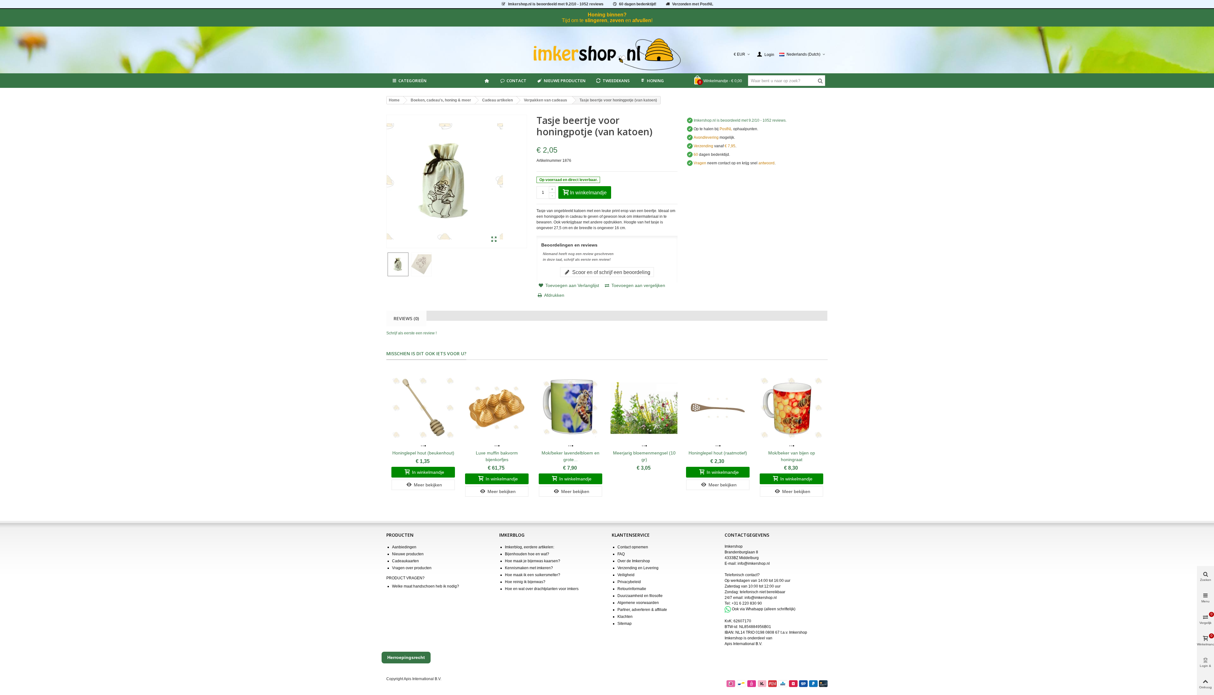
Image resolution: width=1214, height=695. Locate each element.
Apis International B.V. (743, 644)
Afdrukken (554, 295)
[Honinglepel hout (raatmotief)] (717, 407)
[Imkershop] (607, 54)
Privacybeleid (629, 582)
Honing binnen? (607, 14)
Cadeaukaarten (405, 561)
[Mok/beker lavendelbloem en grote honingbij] (570, 407)
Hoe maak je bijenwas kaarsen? (532, 561)
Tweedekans (616, 80)
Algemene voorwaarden (638, 603)
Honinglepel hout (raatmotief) (718, 452)
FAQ (621, 554)
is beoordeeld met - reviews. (740, 120)
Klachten (625, 616)
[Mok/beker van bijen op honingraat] (791, 407)
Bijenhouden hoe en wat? (527, 554)
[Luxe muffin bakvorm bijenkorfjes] (496, 407)
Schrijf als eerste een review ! (411, 333)
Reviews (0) (406, 318)
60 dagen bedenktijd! (637, 4)
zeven (617, 20)
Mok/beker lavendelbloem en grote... (570, 456)
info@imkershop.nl (754, 563)
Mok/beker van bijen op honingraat (791, 456)
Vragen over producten (412, 568)
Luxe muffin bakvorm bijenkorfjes (497, 456)
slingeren (596, 20)
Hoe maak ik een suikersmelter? (532, 575)
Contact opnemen (632, 547)
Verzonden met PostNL (692, 4)
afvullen (641, 20)
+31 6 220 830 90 (747, 603)
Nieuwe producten (565, 80)
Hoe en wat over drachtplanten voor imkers (542, 589)
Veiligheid (626, 575)
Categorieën (412, 80)
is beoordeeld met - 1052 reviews (556, 4)
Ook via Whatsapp (747, 609)
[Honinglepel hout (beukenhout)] (423, 407)
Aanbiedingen (404, 547)
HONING (655, 80)
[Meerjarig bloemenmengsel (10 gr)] (644, 407)
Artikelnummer (548, 160)
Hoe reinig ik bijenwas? (525, 582)
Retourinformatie (631, 589)
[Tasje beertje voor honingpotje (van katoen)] (494, 240)
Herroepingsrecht (406, 657)
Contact (516, 80)
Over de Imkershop (633, 561)
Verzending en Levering (638, 568)
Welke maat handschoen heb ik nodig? (425, 586)
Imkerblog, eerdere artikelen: (529, 547)
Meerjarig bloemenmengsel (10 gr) (644, 456)
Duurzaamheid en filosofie (640, 596)
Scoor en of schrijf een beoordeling (610, 272)
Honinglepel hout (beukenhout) (423, 452)
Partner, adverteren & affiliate (642, 609)
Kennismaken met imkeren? (529, 568)
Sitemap (624, 623)
